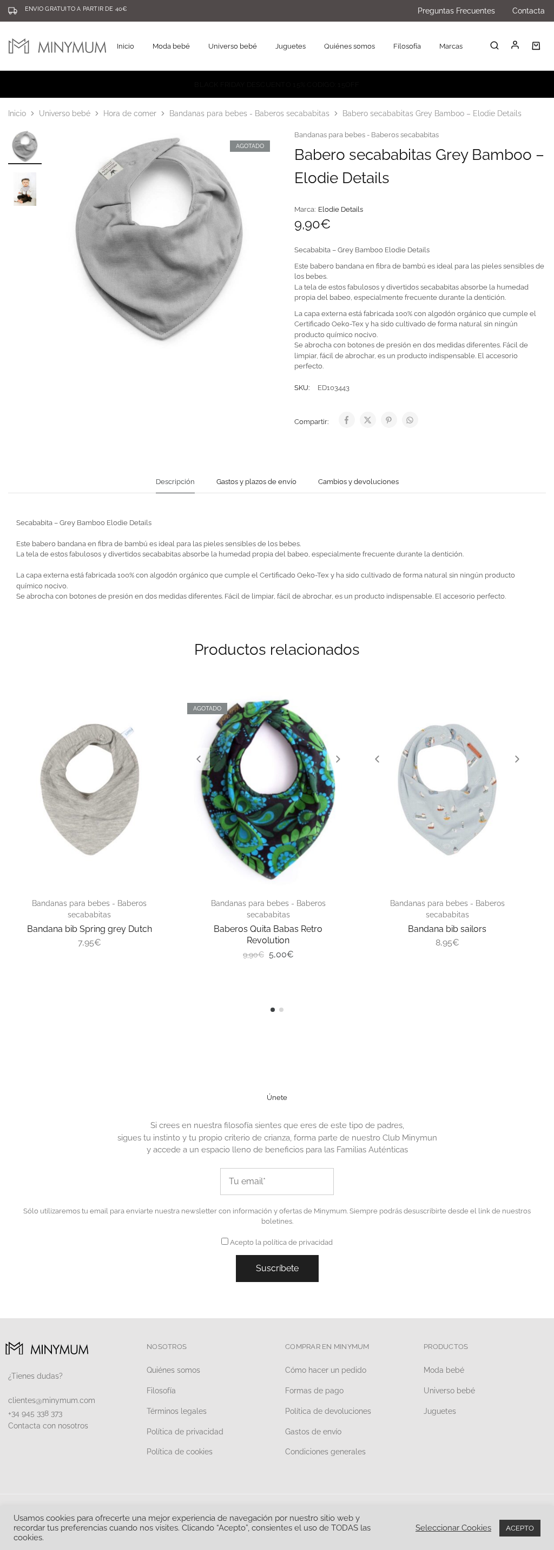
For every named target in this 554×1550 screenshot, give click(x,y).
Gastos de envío (313, 1431)
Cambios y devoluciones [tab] (358, 482)
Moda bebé (444, 1370)
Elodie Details (340, 209)
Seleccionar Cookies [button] (453, 1527)
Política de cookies (180, 1451)
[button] (198, 759)
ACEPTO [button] (520, 1528)
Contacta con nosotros (48, 1425)
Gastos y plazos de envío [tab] (256, 482)
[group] (268, 789)
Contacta (528, 11)
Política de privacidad (185, 1431)
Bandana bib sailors (447, 929)
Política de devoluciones (328, 1411)
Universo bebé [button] (232, 46)
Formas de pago (314, 1390)
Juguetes (440, 1411)
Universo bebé (64, 113)
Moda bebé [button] (171, 46)
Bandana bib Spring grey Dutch (89, 929)
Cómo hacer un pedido (325, 1370)
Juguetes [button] (290, 46)
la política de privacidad (294, 1242)
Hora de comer (129, 113)
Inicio (125, 46)
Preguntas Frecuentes (456, 11)
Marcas (451, 46)
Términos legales (177, 1411)
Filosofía (407, 46)
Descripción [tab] (175, 482)
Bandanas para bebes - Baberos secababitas (249, 113)
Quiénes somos (349, 46)
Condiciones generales (325, 1451)
